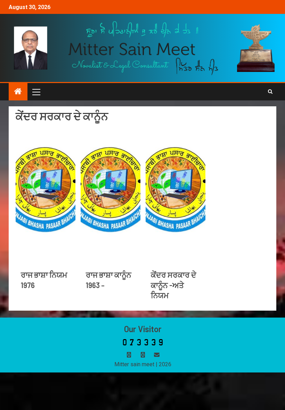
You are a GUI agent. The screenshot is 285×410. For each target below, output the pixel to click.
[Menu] (36, 91)
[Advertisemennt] (143, 47)
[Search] (270, 91)
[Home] (18, 92)
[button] (36, 91)
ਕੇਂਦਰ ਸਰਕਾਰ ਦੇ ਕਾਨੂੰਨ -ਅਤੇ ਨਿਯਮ (173, 285)
